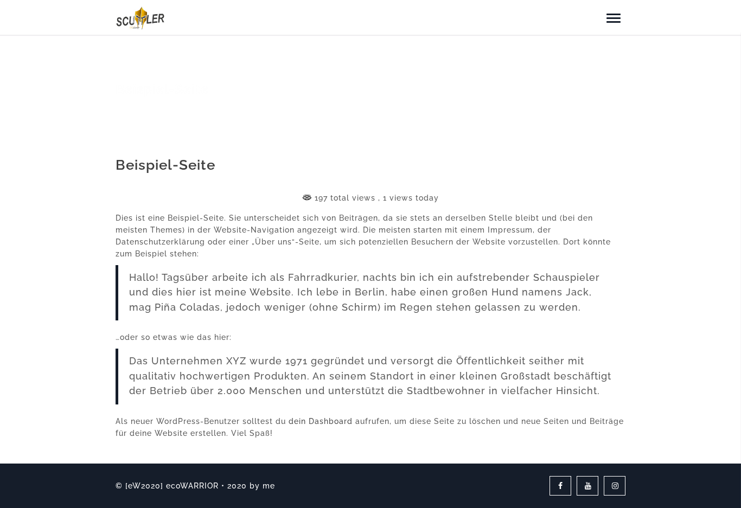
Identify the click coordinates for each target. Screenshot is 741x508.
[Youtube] (587, 486)
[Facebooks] (560, 486)
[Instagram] (614, 486)
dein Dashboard (321, 421)
